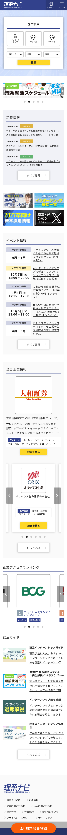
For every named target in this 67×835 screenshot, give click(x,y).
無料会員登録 (36, 828)
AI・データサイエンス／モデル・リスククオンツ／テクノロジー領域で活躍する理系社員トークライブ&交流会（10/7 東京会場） (46, 274)
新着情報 (33, 800)
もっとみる (33, 548)
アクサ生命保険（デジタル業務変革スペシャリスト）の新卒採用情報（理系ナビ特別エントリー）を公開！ (33, 132)
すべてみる (34, 175)
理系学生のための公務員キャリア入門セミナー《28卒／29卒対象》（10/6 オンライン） (46, 310)
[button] (25, 102)
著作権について (50, 812)
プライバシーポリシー (18, 818)
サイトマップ (45, 818)
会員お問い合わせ (16, 806)
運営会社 (11, 812)
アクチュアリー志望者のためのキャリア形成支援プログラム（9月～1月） (46, 255)
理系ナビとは (14, 800)
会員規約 (29, 812)
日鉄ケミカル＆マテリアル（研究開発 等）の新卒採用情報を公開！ (32, 147)
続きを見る (33, 452)
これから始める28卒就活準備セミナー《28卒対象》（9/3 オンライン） (46, 292)
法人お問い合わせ (43, 806)
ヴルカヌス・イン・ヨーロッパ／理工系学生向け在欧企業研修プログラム (46, 328)
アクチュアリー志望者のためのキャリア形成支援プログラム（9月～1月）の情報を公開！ (33, 163)
